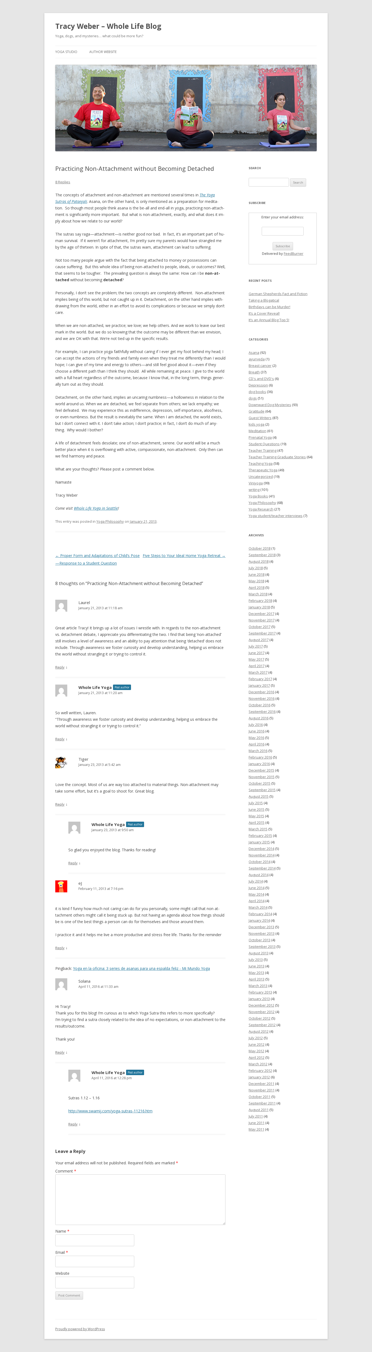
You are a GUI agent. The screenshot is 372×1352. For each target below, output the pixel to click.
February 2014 (260, 913)
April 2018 (256, 587)
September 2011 (262, 1103)
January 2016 (259, 763)
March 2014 (258, 907)
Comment (65, 1171)
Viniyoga (256, 483)
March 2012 (258, 1064)
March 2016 (258, 750)
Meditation (257, 430)
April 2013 (256, 979)
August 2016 (259, 718)
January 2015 (259, 842)
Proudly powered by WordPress (80, 1329)
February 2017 (260, 678)
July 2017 (256, 646)
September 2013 (262, 946)
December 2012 (261, 1005)
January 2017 (259, 685)
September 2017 (262, 633)
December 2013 (261, 926)
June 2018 (256, 574)
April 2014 (256, 900)
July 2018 (256, 567)
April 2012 (256, 1057)
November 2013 (262, 933)
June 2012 (256, 1044)
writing (254, 489)
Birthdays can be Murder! (269, 306)
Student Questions (264, 443)
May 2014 (256, 894)
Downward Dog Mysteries (270, 404)
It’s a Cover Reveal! (264, 313)
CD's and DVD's (261, 378)
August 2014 (259, 874)
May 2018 (256, 580)
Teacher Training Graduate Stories (277, 456)
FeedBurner (293, 253)
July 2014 (256, 881)
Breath (254, 372)
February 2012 (260, 1070)
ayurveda (257, 359)
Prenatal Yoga (260, 437)
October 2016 (259, 705)
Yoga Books (258, 496)
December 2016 (261, 691)
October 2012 (259, 1018)
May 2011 (256, 1129)
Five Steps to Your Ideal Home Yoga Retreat (184, 555)
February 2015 (260, 835)
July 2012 (256, 1037)
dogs (253, 398)
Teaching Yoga (261, 463)
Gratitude (256, 411)
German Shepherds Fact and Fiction (278, 293)
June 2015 (256, 809)
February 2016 (260, 757)
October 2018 (259, 548)
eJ (80, 883)
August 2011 (259, 1109)
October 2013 (259, 940)
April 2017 (256, 665)
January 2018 (259, 607)
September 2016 (262, 711)
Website (62, 1273)
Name (62, 1231)
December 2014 (261, 848)
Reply (60, 667)
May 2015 (256, 815)
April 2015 (256, 822)
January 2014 (259, 920)
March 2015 (258, 829)
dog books (257, 391)
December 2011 (261, 1083)
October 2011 (259, 1096)
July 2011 (256, 1116)
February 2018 (260, 600)
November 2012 (262, 1011)
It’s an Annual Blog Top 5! (269, 319)
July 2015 (256, 802)
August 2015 (259, 796)
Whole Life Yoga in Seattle (96, 508)
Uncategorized (261, 476)
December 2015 (261, 770)
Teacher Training (262, 450)
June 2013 (256, 966)
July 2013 (256, 959)
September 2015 (262, 789)
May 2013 (256, 972)
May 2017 (256, 659)
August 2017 (259, 639)
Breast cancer (260, 365)
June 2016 (256, 731)
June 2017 (256, 652)
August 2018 (259, 561)
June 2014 (256, 887)
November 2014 (262, 855)
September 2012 (262, 1024)
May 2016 (256, 737)
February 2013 (260, 992)
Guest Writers (260, 417)
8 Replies (62, 182)
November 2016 (262, 698)
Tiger (83, 759)
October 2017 (259, 626)
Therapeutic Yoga (263, 470)
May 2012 (256, 1050)
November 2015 (262, 776)
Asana (254, 352)
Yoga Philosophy (110, 521)
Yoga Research (261, 509)
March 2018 (258, 594)
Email (61, 1252)
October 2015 (259, 783)
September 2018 (262, 554)
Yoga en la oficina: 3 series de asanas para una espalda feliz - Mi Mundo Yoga (141, 968)
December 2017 (261, 613)
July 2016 (256, 724)
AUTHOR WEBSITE (103, 51)
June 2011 (256, 1122)
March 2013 (258, 985)
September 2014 (262, 868)
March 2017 (258, 672)
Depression (258, 385)
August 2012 (259, 1031)
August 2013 (259, 953)
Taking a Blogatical (264, 300)
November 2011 (262, 1090)
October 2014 (259, 861)
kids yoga (256, 424)
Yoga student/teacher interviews (276, 515)
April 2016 (256, 744)
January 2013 (259, 998)
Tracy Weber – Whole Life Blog (108, 26)
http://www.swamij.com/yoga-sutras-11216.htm (110, 1110)
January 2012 (259, 1077)
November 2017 (262, 620)
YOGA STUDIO (66, 51)
